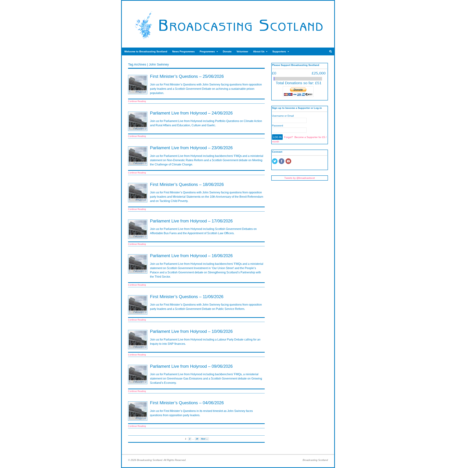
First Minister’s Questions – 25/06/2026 (187, 76)
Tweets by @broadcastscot (299, 177)
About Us (259, 51)
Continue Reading (137, 101)
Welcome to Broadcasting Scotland (145, 51)
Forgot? (288, 137)
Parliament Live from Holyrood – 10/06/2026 (191, 331)
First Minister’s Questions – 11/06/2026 (186, 296)
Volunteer (242, 51)
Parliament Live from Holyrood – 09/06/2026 (191, 366)
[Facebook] (282, 161)
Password (277, 125)
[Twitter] (275, 161)
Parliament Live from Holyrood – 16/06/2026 (191, 255)
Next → (204, 439)
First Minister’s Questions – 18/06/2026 (187, 184)
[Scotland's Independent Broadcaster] (228, 40)
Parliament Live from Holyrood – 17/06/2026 (191, 221)
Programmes (207, 51)
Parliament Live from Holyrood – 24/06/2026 (191, 113)
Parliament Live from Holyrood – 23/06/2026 (191, 147)
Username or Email (283, 115)
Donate (227, 51)
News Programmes (183, 51)
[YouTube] (289, 161)
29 (197, 439)
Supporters (279, 51)
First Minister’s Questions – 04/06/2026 (187, 402)
